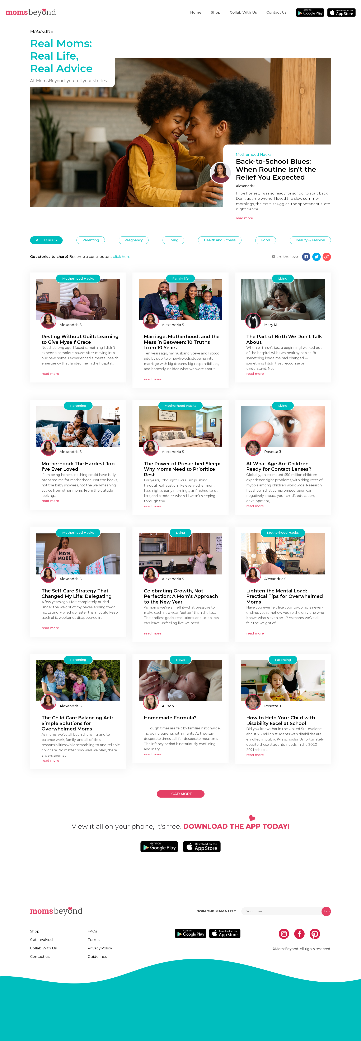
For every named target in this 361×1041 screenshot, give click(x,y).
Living (173, 240)
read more (244, 218)
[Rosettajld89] (253, 448)
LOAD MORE (180, 794)
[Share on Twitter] (316, 257)
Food (265, 240)
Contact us (276, 12)
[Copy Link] (327, 257)
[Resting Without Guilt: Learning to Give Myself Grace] (78, 299)
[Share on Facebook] (306, 257)
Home (195, 12)
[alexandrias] (48, 321)
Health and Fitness (220, 240)
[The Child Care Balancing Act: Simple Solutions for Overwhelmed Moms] (78, 680)
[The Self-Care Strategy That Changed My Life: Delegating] (78, 553)
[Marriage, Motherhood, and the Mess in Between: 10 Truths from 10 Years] (180, 299)
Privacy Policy (100, 948)
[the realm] (253, 321)
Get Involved (41, 939)
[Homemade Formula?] (180, 680)
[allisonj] (151, 702)
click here (121, 256)
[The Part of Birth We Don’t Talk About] (283, 299)
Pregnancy (134, 240)
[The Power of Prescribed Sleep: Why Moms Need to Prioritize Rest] (180, 426)
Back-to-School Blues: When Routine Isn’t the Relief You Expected (276, 169)
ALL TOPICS (46, 240)
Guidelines (97, 956)
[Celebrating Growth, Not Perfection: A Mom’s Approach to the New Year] (180, 553)
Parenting (90, 240)
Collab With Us (243, 12)
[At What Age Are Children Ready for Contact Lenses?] (283, 426)
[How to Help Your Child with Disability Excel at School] (283, 680)
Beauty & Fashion (310, 240)
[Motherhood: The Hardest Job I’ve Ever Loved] (78, 426)
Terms (94, 939)
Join (326, 911)
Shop (215, 12)
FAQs (92, 931)
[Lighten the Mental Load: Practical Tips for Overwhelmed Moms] (283, 553)
